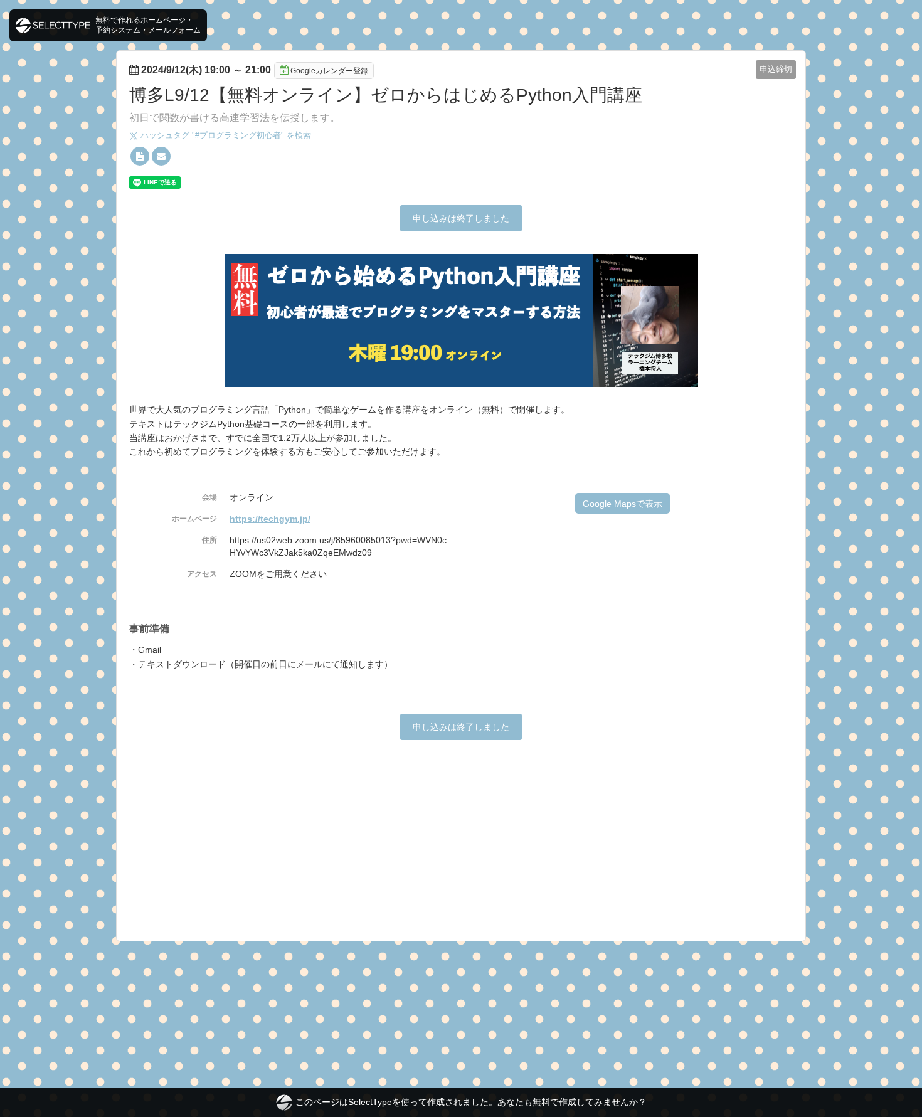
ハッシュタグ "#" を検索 (224, 135)
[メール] (161, 156)
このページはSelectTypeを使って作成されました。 (471, 1102)
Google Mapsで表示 (622, 504)
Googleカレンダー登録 (329, 70)
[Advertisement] (461, 834)
